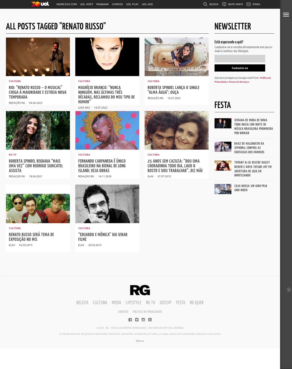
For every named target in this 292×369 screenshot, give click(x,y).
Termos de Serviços (239, 81)
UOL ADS (147, 4)
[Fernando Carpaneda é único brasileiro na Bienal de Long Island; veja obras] (107, 148)
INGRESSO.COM (66, 4)
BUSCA (214, 4)
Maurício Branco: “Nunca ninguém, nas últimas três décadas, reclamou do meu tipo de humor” (106, 94)
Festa (180, 302)
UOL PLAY (132, 4)
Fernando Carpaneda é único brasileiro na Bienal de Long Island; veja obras (102, 166)
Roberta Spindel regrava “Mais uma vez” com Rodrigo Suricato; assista (36, 166)
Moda (116, 302)
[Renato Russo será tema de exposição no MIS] (38, 222)
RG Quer (197, 302)
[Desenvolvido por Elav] (140, 342)
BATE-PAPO (235, 4)
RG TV (150, 302)
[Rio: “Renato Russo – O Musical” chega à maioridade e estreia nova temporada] (38, 75)
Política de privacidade (147, 311)
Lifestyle (133, 302)
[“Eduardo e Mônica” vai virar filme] (107, 222)
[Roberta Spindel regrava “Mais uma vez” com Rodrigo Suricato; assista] (38, 148)
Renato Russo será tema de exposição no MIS (31, 237)
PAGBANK (102, 4)
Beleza (82, 302)
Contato (123, 311)
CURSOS (117, 4)
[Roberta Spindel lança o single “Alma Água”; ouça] (177, 75)
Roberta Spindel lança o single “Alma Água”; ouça (173, 90)
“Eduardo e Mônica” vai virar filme (103, 237)
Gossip (165, 302)
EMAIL (257, 4)
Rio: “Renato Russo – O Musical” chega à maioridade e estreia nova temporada (38, 92)
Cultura (100, 302)
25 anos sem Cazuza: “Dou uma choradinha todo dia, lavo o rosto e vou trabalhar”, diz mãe (175, 166)
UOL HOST (86, 4)
